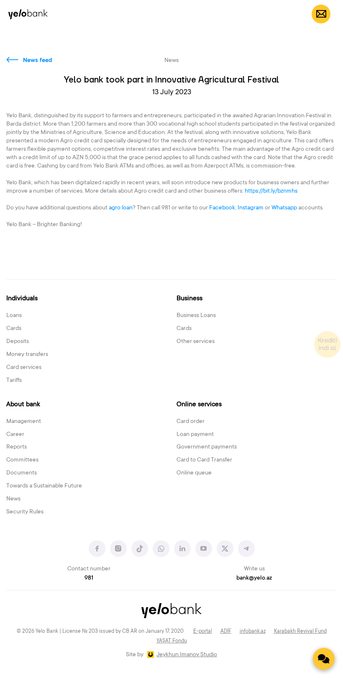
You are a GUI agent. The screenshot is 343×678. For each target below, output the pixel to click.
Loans (14, 315)
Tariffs (14, 380)
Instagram (251, 208)
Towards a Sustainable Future (44, 486)
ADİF (225, 631)
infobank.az (253, 631)
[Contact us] (324, 659)
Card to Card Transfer (204, 460)
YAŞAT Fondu (171, 641)
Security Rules (25, 512)
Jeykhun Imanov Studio (186, 655)
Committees (22, 460)
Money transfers (27, 354)
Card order (191, 421)
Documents (21, 473)
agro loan (121, 208)
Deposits (17, 341)
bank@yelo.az (254, 578)
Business (189, 298)
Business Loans (196, 315)
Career (15, 434)
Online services (199, 404)
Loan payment (195, 434)
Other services (196, 341)
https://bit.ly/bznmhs (271, 191)
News (13, 499)
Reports (16, 447)
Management (23, 421)
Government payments (207, 447)
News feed (37, 60)
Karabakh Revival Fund (300, 631)
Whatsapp (284, 208)
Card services (23, 367)
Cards (13, 328)
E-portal (202, 631)
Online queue (194, 473)
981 (88, 578)
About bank (23, 404)
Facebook (222, 208)
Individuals (22, 298)
